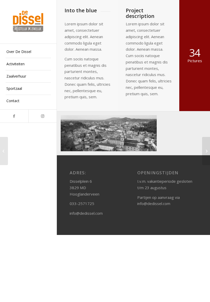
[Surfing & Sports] (4, 151)
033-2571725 (82, 203)
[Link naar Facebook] (14, 116)
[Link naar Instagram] (42, 116)
